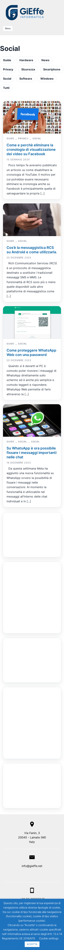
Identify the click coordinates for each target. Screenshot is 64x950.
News (45, 60)
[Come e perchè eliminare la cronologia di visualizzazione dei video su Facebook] (32, 117)
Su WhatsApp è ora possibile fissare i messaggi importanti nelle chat (32, 452)
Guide (7, 60)
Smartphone (51, 69)
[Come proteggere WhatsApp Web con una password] (32, 322)
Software (25, 78)
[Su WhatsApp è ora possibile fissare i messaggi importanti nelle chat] (32, 420)
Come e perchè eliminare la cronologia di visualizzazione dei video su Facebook (31, 149)
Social (7, 78)
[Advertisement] (24, 534)
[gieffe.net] (25, 12)
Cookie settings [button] (48, 938)
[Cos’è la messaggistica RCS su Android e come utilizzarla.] (32, 219)
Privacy (8, 69)
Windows (47, 78)
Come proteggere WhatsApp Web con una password (31, 352)
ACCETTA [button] (32, 944)
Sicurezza (28, 69)
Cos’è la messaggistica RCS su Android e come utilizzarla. (32, 249)
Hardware (26, 60)
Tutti (6, 88)
